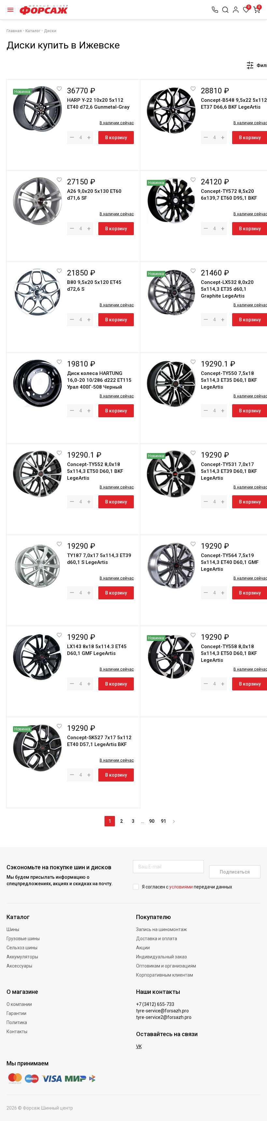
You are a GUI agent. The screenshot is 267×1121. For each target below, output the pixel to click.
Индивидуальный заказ (161, 956)
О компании (19, 1004)
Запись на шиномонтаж (161, 929)
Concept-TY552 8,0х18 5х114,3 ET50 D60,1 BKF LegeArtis (95, 471)
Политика (17, 1022)
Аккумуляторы (22, 956)
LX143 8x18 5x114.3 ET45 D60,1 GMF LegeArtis (97, 650)
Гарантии (16, 1013)
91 (163, 821)
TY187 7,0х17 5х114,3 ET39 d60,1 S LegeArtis (99, 559)
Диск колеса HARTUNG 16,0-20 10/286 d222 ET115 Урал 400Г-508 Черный (99, 380)
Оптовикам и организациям (166, 965)
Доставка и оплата (156, 938)
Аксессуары (19, 965)
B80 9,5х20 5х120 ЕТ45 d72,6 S (94, 285)
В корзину (116, 137)
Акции (143, 947)
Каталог (10, 10)
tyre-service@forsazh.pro (162, 1010)
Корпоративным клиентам (164, 975)
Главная (14, 31)
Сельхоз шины (22, 947)
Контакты (17, 1031)
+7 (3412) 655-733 (155, 1004)
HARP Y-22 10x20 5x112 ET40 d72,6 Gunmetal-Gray (98, 103)
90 (151, 821)
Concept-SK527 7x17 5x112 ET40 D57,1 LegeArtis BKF (99, 741)
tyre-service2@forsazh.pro (163, 1017)
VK (139, 1046)
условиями (181, 886)
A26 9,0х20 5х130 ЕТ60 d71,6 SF (94, 194)
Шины (13, 929)
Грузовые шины (23, 938)
